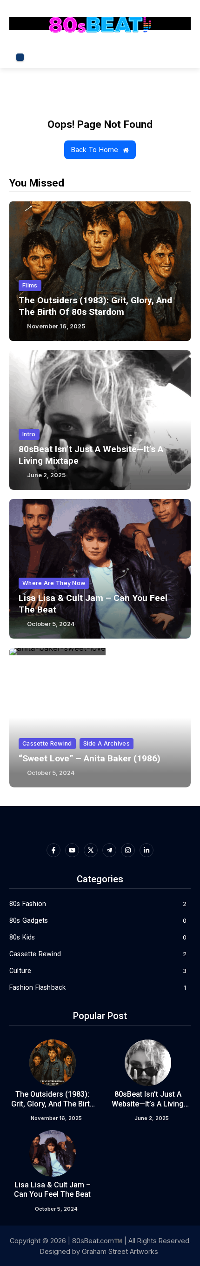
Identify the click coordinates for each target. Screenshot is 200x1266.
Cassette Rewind (47, 743)
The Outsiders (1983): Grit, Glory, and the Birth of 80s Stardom (52, 1104)
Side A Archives (106, 743)
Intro (29, 434)
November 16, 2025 (56, 326)
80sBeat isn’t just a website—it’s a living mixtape (148, 1104)
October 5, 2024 (50, 623)
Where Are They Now (54, 583)
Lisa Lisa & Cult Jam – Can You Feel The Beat (52, 1189)
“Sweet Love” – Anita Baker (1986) (89, 758)
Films (30, 285)
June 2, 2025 (46, 475)
